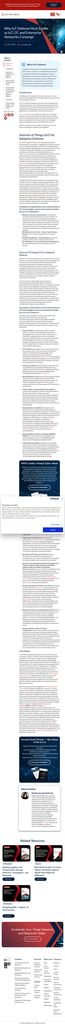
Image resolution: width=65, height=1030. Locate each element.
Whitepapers (7, 864)
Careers (56, 966)
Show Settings (55, 524)
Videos (46, 999)
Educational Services (38, 971)
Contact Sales (37, 986)
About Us (57, 963)
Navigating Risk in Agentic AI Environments (16, 908)
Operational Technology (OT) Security (23, 1001)
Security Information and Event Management (22, 979)
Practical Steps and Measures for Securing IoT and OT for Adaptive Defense (10, 92)
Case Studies (46, 967)
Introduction (9, 68)
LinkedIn (46, 822)
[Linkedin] (12, 114)
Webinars (47, 1002)
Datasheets (48, 976)
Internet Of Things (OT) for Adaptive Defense (10, 74)
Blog (45, 963)
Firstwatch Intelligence (48, 980)
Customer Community (57, 988)
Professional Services (38, 976)
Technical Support (37, 996)
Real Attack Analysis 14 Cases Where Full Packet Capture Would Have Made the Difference (48, 871)
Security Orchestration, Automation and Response (22, 995)
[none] (59, 14)
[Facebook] (5, 114)
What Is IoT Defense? (9, 64)
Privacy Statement (57, 999)
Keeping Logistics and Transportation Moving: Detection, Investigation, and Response (15, 871)
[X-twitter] (5, 963)
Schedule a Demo (37, 991)
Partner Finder (56, 973)
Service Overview (47, 995)
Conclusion (9, 99)
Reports (38, 864)
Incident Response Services (37, 965)
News (55, 969)
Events (46, 984)
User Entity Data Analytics (20, 989)
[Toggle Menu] (52, 14)
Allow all (53, 530)
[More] (5, 118)
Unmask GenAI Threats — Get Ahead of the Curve (10, 105)
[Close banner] (62, 498)
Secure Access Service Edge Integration (22, 984)
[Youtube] (5, 966)
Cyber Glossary (47, 972)
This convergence (25, 114)
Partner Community (57, 983)
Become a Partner (57, 978)
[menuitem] (58, 14)
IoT (32, 656)
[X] (8, 114)
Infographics (48, 991)
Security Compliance (57, 994)
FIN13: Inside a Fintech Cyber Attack (10, 82)
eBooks (46, 987)
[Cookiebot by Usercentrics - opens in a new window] (51, 499)
